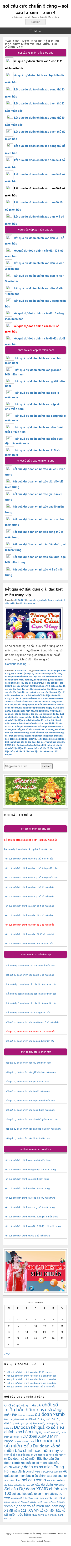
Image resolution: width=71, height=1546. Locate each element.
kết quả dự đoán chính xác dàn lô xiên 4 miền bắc (30, 1003)
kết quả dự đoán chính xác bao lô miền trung (27, 1188)
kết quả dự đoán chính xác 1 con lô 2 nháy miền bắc (30, 839)
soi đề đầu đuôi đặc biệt (35, 726)
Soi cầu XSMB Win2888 (46, 710)
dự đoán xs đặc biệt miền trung (47, 673)
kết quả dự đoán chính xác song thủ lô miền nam (30, 1109)
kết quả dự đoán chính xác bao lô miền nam (28, 1091)
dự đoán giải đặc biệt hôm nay (27, 1423)
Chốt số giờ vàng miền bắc (23, 1405)
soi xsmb (46, 1498)
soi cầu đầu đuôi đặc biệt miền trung (22, 692)
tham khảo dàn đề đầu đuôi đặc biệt (27, 741)
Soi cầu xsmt (20, 670)
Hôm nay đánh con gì (19, 1471)
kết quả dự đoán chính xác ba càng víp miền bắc (31, 1382)
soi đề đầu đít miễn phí (37, 720)
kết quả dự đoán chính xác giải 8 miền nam (27, 1081)
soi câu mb (54, 1480)
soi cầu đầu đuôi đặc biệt (17, 689)
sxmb (57, 1497)
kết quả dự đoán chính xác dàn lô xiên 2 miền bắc (30, 984)
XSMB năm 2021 (16, 1510)
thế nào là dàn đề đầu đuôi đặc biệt (29, 745)
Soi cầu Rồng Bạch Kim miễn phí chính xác (35, 704)
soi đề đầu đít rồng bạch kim (30, 723)
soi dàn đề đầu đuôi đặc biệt (38, 717)
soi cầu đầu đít (58, 685)
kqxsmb (58, 1471)
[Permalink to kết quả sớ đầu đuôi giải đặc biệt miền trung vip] (34, 641)
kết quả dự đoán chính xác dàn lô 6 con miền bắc (31, 1375)
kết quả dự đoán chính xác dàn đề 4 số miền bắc (29, 905)
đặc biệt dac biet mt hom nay (48, 676)
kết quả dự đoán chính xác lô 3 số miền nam (28, 1138)
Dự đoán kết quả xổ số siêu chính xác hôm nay (34, 1429)
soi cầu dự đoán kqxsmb (47, 1484)
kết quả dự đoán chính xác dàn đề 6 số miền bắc (29, 915)
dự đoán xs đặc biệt (21, 673)
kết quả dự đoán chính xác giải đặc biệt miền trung (30, 1169)
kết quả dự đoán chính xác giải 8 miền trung (27, 1178)
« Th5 (7, 1354)
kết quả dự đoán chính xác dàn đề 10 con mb (29, 1372)
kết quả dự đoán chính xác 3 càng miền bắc (27, 1012)
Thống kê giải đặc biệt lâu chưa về (35, 1502)
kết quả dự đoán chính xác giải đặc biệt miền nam (31, 1072)
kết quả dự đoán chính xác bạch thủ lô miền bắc (28, 849)
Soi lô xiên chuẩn (29, 1498)
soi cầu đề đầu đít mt (22, 701)
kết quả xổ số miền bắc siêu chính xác (35, 1473)
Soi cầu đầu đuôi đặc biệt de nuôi (46, 689)
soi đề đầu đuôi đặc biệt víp (23, 738)
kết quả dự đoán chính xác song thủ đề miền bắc (29, 896)
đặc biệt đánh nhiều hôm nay (19, 679)
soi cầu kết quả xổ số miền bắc (33, 1493)
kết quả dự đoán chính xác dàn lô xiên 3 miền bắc (30, 993)
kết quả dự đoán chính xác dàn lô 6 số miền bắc (30, 965)
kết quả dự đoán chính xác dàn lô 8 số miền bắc (29, 974)
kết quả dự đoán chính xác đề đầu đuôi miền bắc (29, 1040)
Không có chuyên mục (44, 1471)
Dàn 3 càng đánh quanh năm (16, 1419)
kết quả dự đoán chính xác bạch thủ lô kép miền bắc (31, 868)
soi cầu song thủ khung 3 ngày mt (39, 707)
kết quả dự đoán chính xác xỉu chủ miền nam (28, 1062)
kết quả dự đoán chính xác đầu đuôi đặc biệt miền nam (33, 1128)
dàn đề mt (41, 670)
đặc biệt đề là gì (41, 679)
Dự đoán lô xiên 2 (48, 1432)
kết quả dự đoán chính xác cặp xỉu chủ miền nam (30, 1100)
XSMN (33, 1510)
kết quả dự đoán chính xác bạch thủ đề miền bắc (29, 887)
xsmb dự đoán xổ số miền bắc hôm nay (34, 1505)
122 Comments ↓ (28, 603)
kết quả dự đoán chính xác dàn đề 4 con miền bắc (32, 1379)
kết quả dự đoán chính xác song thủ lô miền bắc (29, 858)
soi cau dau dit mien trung (29, 682)
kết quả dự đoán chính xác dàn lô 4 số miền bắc (29, 943)
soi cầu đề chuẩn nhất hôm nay (26, 698)
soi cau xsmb (34, 1479)
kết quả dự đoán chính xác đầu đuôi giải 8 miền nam (32, 1119)
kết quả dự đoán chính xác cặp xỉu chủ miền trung (30, 1197)
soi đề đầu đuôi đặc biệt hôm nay (38, 729)
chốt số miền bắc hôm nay (31, 1407)
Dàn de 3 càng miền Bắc (42, 1419)
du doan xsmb (50, 1413)
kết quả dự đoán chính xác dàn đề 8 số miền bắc (29, 924)
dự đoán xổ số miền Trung (41, 1466)
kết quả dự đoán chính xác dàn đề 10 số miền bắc (30, 934)
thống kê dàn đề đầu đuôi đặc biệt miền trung (31, 751)
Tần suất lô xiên (58, 1502)
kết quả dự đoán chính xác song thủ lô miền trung (30, 1207)
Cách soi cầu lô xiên (26, 1415)
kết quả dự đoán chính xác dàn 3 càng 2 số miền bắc (31, 1022)
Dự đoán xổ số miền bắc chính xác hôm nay (32, 1448)
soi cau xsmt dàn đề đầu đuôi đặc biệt (33, 712)
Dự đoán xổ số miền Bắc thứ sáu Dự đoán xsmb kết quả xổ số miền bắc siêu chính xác (31, 1462)
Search (46, 766)
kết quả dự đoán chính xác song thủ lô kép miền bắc (31, 877)
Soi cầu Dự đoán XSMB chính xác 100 (31, 685)
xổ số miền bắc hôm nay (34, 1512)
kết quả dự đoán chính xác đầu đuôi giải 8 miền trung (31, 1216)
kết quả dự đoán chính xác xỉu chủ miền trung (28, 1160)
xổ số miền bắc (50, 1510)
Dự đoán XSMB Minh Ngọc (31, 1438)
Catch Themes (44, 1541)
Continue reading (17, 664)
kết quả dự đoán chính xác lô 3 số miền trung (27, 1235)
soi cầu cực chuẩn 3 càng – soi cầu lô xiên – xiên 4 (35, 9)
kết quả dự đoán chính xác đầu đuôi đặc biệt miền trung (33, 1226)
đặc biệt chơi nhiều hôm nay (19, 676)
